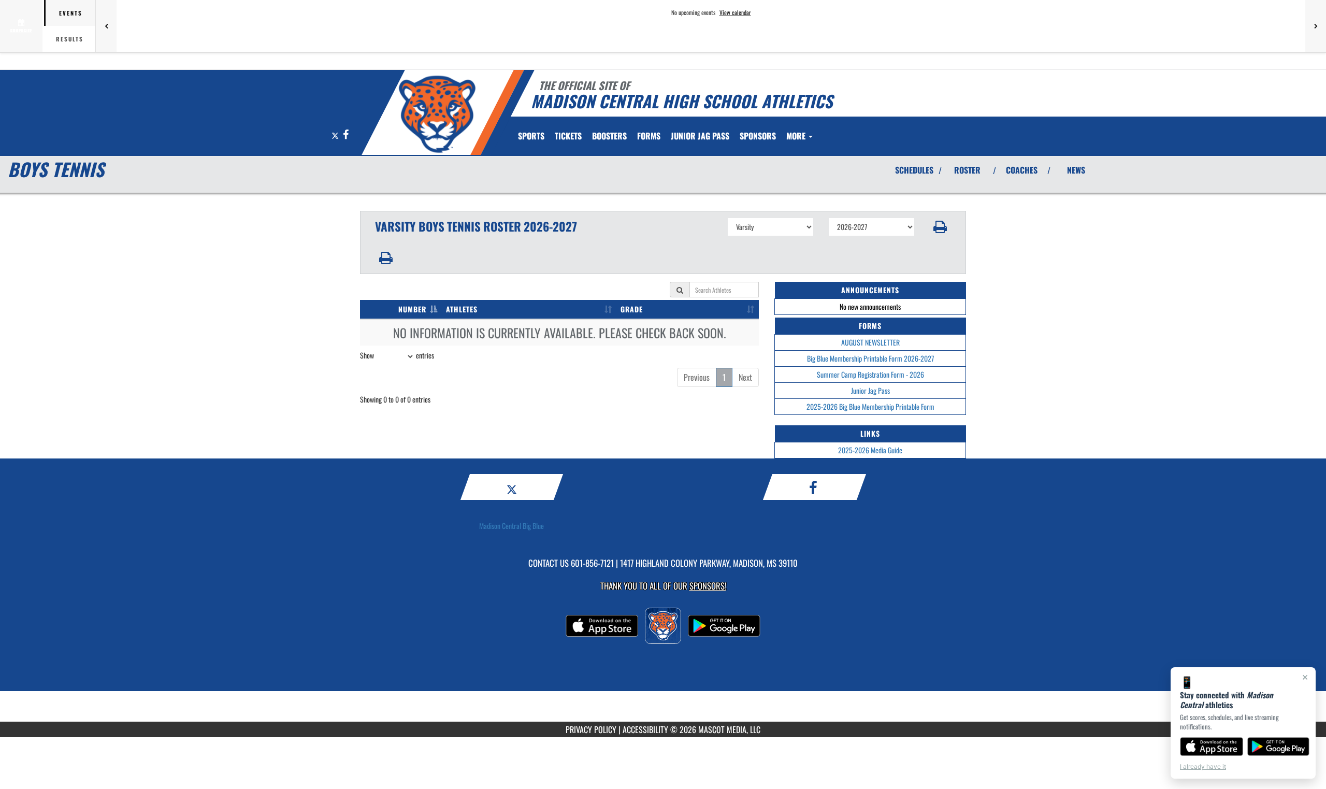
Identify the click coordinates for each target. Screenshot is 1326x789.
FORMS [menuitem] (648, 136)
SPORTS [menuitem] (531, 136)
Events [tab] (70, 13)
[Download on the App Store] (1211, 746)
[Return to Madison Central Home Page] (437, 114)
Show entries (397, 355)
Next (745, 377)
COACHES (1021, 170)
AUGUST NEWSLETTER (870, 342)
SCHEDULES (914, 170)
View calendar (735, 12)
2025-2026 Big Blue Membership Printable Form (870, 406)
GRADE (632, 309)
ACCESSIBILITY (645, 729)
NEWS (1076, 170)
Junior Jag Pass (870, 390)
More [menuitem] (797, 136)
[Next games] (1315, 26)
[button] (940, 227)
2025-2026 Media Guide (870, 449)
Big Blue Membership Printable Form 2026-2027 (870, 358)
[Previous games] (106, 26)
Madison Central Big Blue (511, 525)
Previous (697, 377)
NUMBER (412, 309)
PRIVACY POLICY (591, 729)
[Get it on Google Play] (1278, 746)
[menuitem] (568, 136)
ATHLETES (462, 309)
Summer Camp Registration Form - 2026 (870, 374)
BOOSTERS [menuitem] (609, 136)
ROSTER (967, 170)
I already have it (1203, 766)
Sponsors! (707, 585)
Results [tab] (69, 39)
